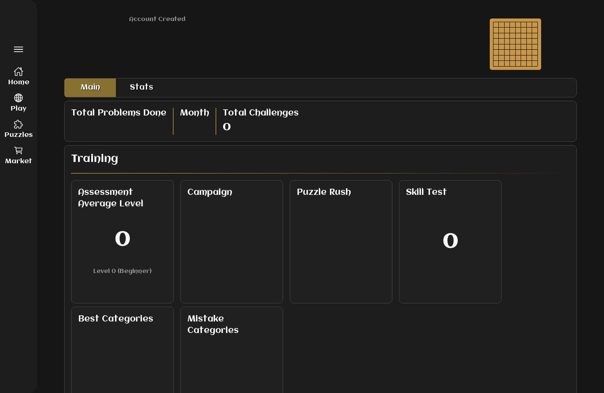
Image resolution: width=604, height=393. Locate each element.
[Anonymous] (18, 374)
